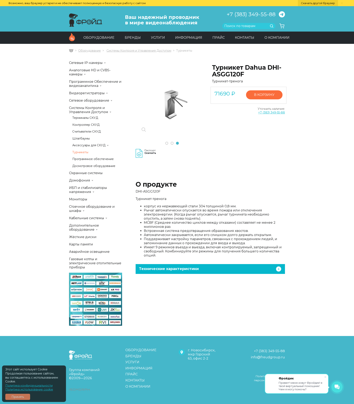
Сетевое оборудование (89, 100)
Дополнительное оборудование (84, 228)
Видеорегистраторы (87, 93)
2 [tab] (172, 143)
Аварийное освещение (89, 252)
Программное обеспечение (93, 159)
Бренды (133, 38)
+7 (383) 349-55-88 (251, 14)
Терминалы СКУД (85, 118)
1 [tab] (166, 143)
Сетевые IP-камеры (86, 63)
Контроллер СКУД (86, 125)
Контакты (244, 38)
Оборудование (99, 38)
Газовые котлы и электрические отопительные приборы (95, 263)
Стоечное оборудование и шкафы (92, 209)
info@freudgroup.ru (268, 357)
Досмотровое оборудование (93, 166)
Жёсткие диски (82, 237)
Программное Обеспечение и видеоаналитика (95, 84)
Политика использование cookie (29, 389)
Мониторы (78, 199)
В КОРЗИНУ (264, 95)
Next (203, 106)
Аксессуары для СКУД (89, 145)
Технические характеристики (169, 269)
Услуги (158, 38)
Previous (139, 106)
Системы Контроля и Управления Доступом (139, 50)
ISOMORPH (79, 389)
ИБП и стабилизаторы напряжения (88, 190)
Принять (17, 397)
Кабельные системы (86, 218)
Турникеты (80, 152)
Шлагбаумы (81, 138)
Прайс (218, 38)
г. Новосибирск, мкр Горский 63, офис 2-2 (201, 354)
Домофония (79, 180)
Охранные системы (86, 173)
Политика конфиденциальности (29, 385)
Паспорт (150, 151)
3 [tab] (177, 143)
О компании (276, 38)
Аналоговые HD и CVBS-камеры (90, 72)
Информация (188, 38)
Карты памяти (81, 244)
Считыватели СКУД (86, 131)
